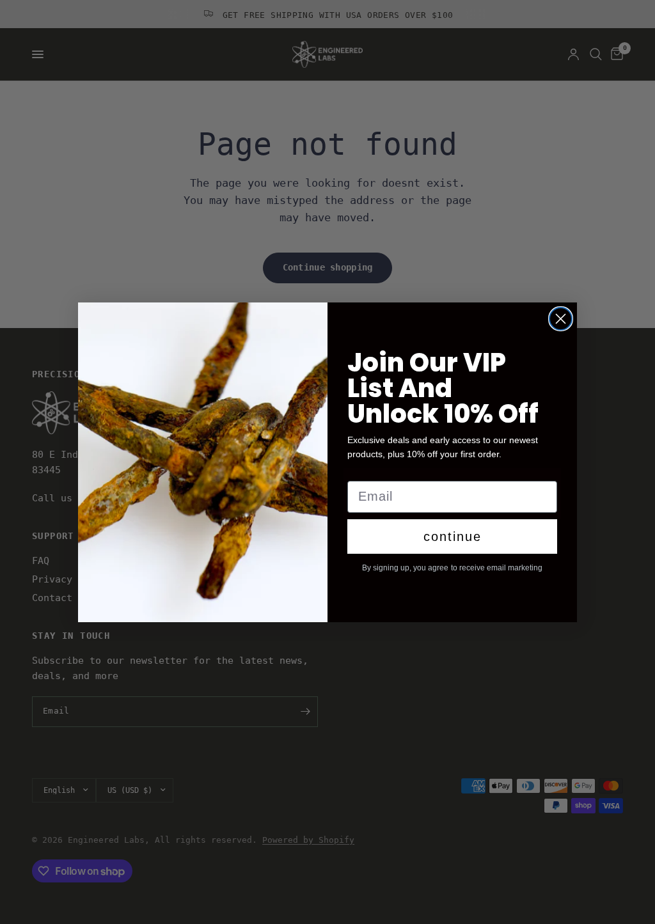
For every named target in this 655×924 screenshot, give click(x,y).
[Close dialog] (560, 319)
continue (452, 536)
